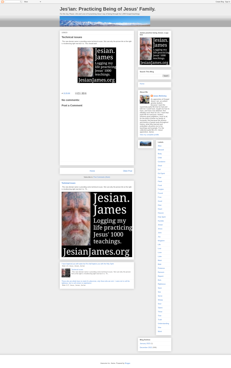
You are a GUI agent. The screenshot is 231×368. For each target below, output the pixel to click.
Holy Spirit (162, 217)
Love (160, 252)
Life (159, 244)
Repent (160, 276)
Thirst (160, 312)
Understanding (163, 323)
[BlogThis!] (78, 93)
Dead (160, 166)
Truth (160, 320)
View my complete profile (149, 135)
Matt (159, 264)
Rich (159, 280)
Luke (160, 256)
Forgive (161, 189)
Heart (160, 209)
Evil (159, 169)
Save (160, 288)
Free (159, 197)
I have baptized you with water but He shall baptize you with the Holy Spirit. (88, 264)
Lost (159, 248)
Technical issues (68, 183)
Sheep (160, 300)
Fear (159, 177)
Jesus (160, 229)
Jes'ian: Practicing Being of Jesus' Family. (107, 9)
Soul (159, 304)
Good (160, 201)
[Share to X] (81, 93)
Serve (160, 296)
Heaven (161, 213)
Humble (161, 221)
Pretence (161, 268)
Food (160, 185)
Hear (160, 205)
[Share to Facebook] (83, 93)
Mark (160, 260)
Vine (159, 327)
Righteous (162, 284)
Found (160, 193)
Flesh (160, 181)
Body (160, 154)
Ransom (161, 272)
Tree (159, 316)
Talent (160, 308)
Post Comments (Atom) (101, 177)
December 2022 (146, 347)
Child (160, 158)
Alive (159, 146)
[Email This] (76, 93)
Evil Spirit (161, 173)
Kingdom (161, 241)
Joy (159, 237)
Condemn (161, 162)
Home (92, 171)
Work (160, 331)
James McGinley (160, 96)
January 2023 (145, 343)
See (159, 292)
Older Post (127, 171)
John (160, 233)
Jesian (160, 225)
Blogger (127, 363)
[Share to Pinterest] (85, 93)
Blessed (161, 150)
